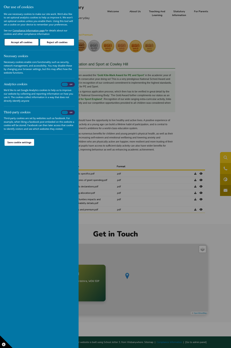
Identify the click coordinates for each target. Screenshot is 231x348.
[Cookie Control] (6, 341)
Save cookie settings (19, 142)
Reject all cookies (57, 42)
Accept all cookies (21, 42)
